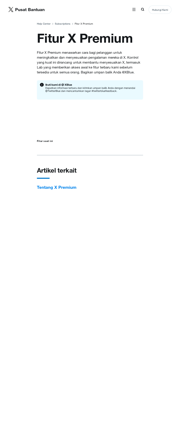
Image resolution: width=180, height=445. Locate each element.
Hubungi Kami (160, 9)
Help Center (44, 23)
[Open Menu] (134, 9)
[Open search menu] (142, 10)
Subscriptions (62, 23)
